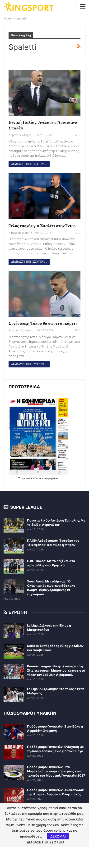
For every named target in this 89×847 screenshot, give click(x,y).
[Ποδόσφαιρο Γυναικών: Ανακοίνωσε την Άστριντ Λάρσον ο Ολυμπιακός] (14, 795)
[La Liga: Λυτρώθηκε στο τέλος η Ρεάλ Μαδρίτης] (14, 694)
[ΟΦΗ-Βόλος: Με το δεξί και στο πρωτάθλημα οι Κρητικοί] (14, 566)
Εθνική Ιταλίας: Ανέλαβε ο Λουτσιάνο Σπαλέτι (43, 125)
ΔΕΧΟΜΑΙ (58, 836)
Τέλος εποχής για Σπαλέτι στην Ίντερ (42, 226)
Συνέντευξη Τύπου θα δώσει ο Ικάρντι (43, 323)
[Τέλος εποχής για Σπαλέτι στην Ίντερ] (44, 196)
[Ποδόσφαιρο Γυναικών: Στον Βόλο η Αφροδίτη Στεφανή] (14, 731)
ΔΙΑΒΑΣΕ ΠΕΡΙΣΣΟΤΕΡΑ (46, 842)
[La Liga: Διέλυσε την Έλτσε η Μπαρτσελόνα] (14, 630)
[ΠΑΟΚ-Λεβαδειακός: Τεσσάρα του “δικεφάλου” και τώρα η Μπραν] (14, 546)
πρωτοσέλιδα (30, 478)
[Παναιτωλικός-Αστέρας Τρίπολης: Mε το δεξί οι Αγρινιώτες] (14, 525)
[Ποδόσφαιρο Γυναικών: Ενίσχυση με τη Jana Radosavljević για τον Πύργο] (14, 752)
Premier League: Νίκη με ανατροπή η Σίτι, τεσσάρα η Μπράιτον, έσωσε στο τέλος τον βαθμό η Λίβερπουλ (56, 670)
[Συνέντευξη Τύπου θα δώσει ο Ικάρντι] (44, 294)
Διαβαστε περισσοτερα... (29, 164)
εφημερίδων (51, 478)
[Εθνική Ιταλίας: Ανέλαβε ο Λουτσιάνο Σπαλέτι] (44, 93)
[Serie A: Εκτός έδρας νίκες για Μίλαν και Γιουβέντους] (14, 651)
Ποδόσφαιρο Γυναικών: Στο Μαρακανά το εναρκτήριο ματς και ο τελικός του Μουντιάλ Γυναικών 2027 (56, 771)
